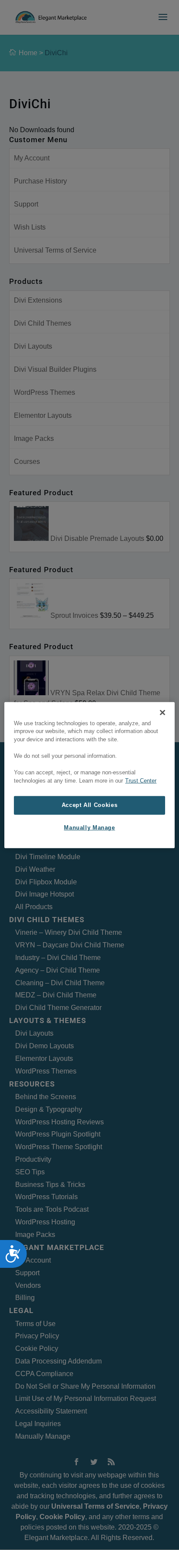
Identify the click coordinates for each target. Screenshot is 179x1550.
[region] (89, 775)
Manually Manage (89, 828)
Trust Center (140, 781)
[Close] (162, 712)
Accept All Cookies (89, 805)
